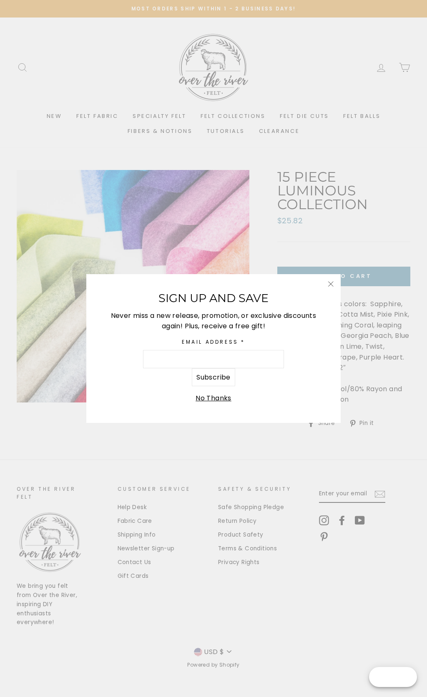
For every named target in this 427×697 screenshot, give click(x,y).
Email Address (213, 341)
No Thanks (213, 398)
